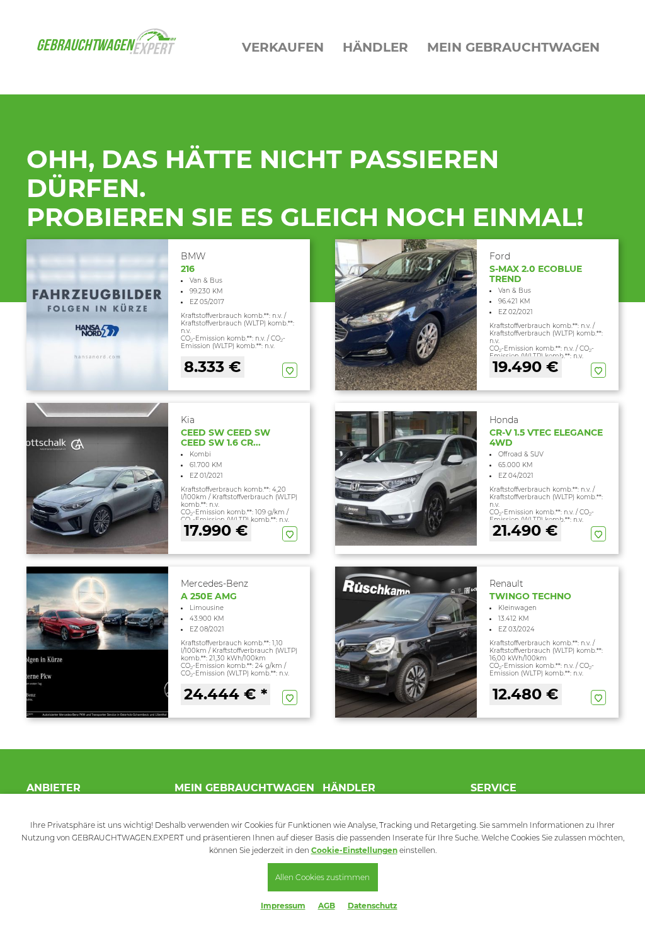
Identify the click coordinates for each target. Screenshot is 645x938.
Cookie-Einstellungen (354, 850)
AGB (326, 905)
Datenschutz (372, 905)
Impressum (283, 905)
